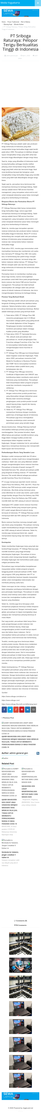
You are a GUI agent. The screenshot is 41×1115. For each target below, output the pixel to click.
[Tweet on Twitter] (10, 710)
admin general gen (12, 55)
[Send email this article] (33, 710)
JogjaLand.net (28, 1108)
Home (4, 22)
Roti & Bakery (25, 22)
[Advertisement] (20, 84)
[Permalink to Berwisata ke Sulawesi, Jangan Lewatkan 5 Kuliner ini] (10, 845)
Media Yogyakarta (10, 2)
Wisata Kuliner (19, 24)
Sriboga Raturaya (8, 301)
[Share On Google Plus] (16, 710)
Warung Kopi (8, 24)
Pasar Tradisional (13, 22)
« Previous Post (8, 718)
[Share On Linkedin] (27, 710)
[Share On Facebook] (4, 710)
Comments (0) (21, 921)
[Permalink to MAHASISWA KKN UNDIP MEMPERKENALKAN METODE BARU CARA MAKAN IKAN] (30, 776)
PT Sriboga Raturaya (9, 144)
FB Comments (21, 925)
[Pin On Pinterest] (21, 710)
